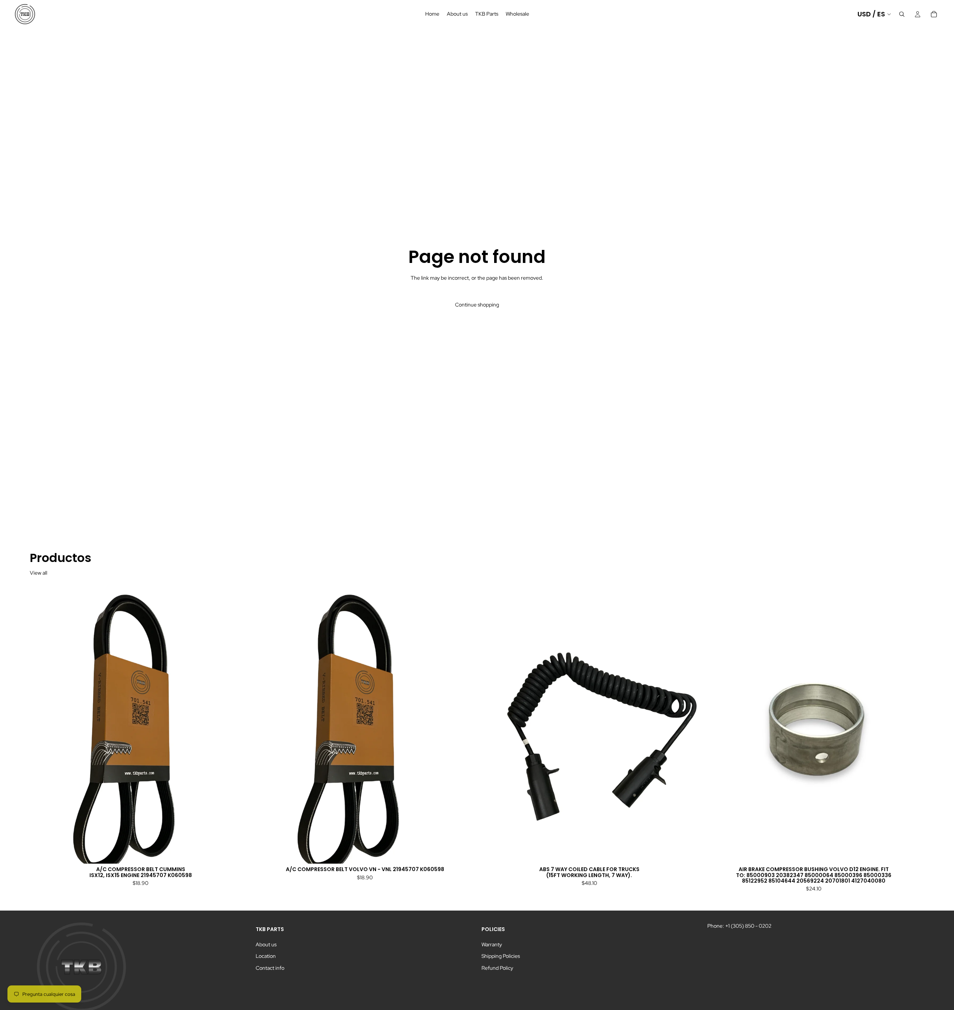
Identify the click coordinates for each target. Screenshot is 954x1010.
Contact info (270, 968)
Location (266, 956)
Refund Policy (497, 968)
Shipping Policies (500, 956)
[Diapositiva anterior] (41, 725)
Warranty (491, 944)
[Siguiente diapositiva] (240, 725)
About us (266, 944)
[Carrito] (934, 14)
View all (38, 572)
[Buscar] (902, 14)
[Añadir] (239, 852)
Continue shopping (477, 304)
